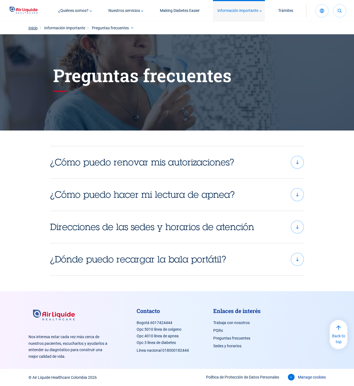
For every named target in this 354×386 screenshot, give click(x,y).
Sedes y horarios (227, 346)
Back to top (338, 339)
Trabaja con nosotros (231, 322)
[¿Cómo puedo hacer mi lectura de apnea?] (177, 195)
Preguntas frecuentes (231, 338)
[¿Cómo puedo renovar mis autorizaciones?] (177, 162)
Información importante (237, 10)
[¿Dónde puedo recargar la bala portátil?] (177, 259)
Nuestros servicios (124, 10)
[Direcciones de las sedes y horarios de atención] (177, 227)
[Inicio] (24, 11)
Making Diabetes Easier (180, 10)
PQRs (218, 330)
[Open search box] (339, 10)
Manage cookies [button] (312, 377)
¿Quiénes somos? (73, 10)
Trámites (285, 10)
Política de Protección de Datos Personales (242, 377)
